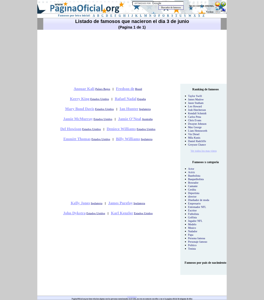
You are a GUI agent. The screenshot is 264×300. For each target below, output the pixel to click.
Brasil (138, 89)
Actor (191, 168)
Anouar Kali (84, 88)
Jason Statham (196, 103)
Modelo (192, 224)
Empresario (194, 203)
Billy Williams (128, 139)
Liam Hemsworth (197, 130)
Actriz (191, 172)
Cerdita (192, 189)
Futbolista (193, 214)
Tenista (192, 248)
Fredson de (125, 88)
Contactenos (132, 297)
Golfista (192, 217)
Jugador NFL (195, 220)
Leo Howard (195, 106)
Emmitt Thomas (77, 139)
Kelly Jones (80, 203)
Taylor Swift (195, 96)
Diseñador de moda (198, 200)
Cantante (193, 186)
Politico (192, 245)
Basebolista (194, 175)
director (192, 196)
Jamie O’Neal (129, 119)
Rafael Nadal (125, 99)
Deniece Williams (121, 129)
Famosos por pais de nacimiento (205, 262)
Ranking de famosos (205, 89)
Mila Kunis (194, 137)
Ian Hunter (129, 109)
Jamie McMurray (78, 119)
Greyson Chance (197, 144)
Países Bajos (102, 89)
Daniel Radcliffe (197, 141)
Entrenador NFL (197, 207)
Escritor (192, 210)
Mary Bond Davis (79, 109)
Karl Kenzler (122, 213)
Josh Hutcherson (197, 109)
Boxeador (193, 182)
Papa (190, 234)
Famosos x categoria (205, 162)
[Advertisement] (132, 57)
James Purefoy (120, 203)
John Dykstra (74, 213)
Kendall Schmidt (197, 113)
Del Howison (70, 129)
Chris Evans (194, 120)
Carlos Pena (194, 116)
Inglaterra (145, 109)
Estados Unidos (99, 99)
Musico (192, 227)
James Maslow (196, 99)
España (141, 99)
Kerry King (79, 99)
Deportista (193, 193)
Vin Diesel (193, 134)
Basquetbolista (196, 179)
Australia (147, 119)
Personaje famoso (197, 241)
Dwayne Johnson (197, 123)
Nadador (192, 231)
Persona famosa (196, 238)
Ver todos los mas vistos (204, 150)
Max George (195, 127)
